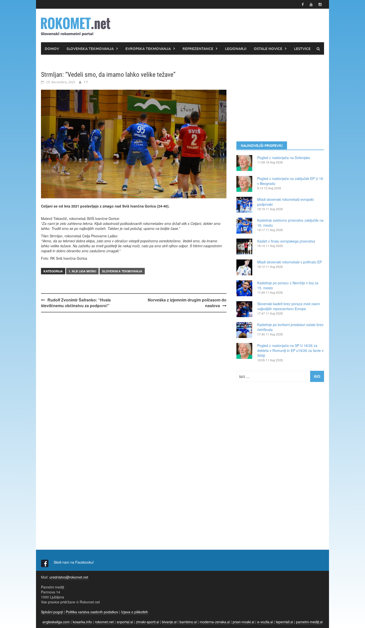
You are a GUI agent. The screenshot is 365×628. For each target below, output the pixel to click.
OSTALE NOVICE (268, 48)
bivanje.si (169, 621)
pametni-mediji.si (309, 621)
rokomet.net (104, 621)
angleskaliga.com (56, 621)
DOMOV (52, 48)
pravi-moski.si (243, 621)
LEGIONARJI (235, 48)
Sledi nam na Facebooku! (74, 562)
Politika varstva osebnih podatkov (92, 611)
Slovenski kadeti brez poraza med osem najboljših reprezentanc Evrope (288, 306)
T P (86, 82)
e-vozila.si (265, 621)
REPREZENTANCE (197, 48)
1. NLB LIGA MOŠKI (82, 271)
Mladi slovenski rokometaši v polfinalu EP (289, 261)
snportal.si (125, 621)
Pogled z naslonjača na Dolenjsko (283, 157)
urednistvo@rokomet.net (68, 577)
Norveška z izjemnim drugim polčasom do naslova (187, 302)
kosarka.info (82, 621)
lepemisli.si (284, 621)
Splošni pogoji (52, 611)
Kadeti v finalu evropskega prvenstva (286, 241)
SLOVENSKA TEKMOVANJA (90, 48)
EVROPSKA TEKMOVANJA (148, 48)
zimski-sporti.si (147, 621)
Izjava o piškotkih (134, 611)
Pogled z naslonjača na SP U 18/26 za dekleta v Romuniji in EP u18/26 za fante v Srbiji (290, 350)
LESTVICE (302, 48)
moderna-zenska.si (215, 621)
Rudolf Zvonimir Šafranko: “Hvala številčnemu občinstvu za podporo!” (76, 302)
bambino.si (188, 621)
